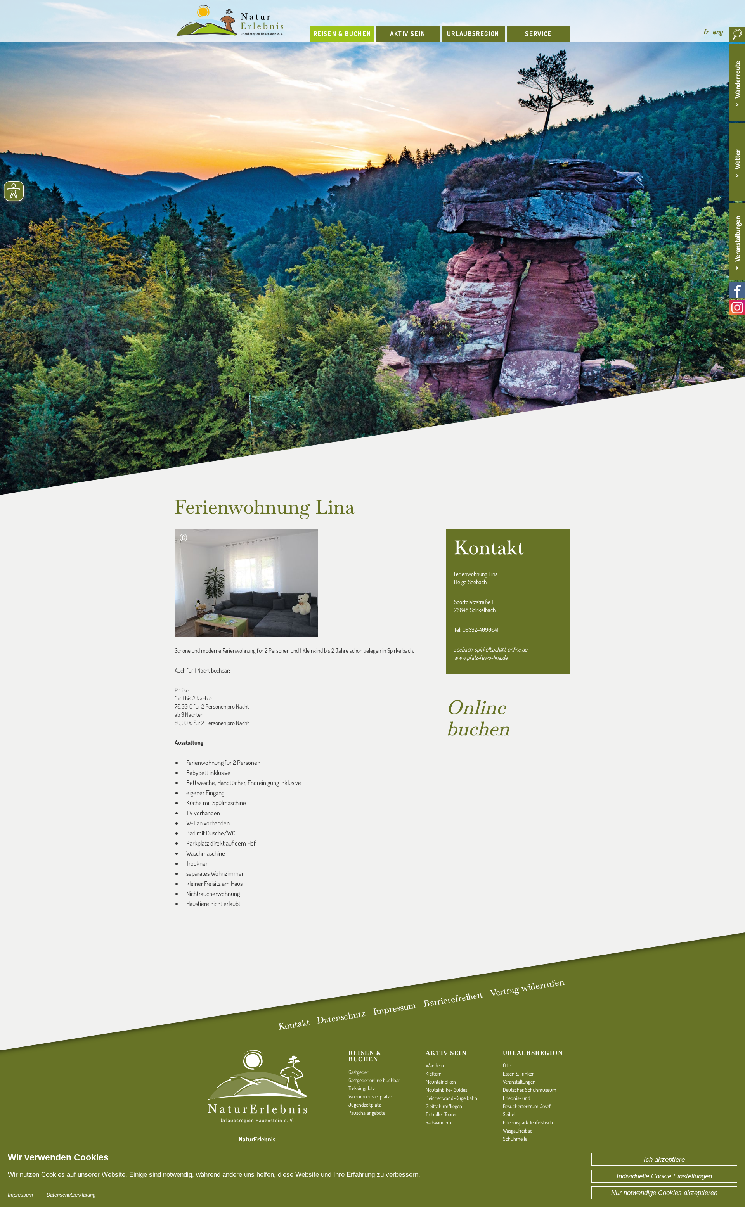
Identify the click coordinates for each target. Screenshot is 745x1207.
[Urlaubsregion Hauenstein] (237, 20)
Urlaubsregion (533, 1053)
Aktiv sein (446, 1053)
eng (717, 31)
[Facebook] (737, 290)
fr (706, 31)
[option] (372, 248)
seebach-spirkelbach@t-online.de (490, 649)
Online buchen (477, 718)
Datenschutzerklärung (71, 1195)
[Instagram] (737, 307)
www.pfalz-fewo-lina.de (481, 657)
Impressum (20, 1195)
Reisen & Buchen (364, 1056)
